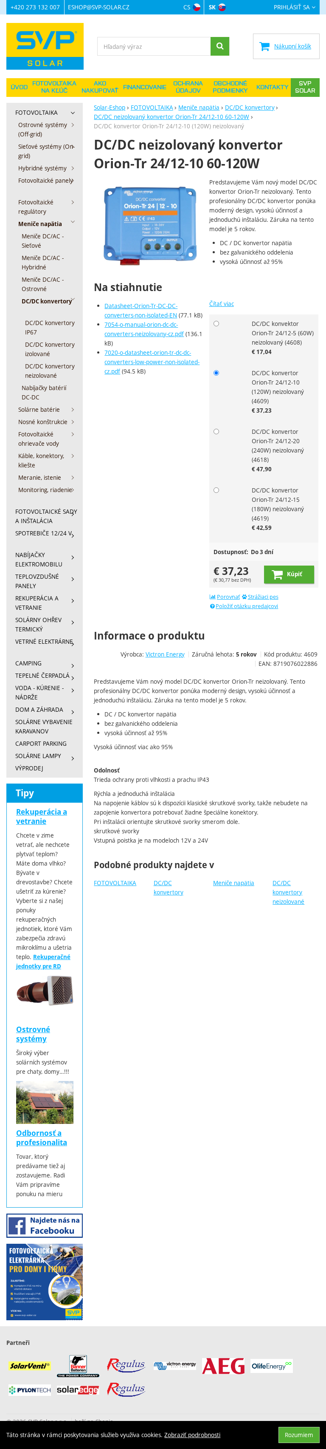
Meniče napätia (233, 883)
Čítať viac (221, 304)
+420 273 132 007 (35, 7)
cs (186, 7)
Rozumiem (299, 1435)
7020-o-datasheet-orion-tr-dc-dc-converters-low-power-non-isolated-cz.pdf (152, 361)
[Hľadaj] (220, 46)
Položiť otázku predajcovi (247, 606)
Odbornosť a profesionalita (41, 1137)
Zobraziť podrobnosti (192, 1435)
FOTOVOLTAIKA (115, 883)
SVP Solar (305, 87)
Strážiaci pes (263, 596)
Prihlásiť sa (292, 7)
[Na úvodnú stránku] (49, 46)
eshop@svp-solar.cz (98, 7)
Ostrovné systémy (33, 1034)
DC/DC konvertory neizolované (288, 892)
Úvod (19, 88)
